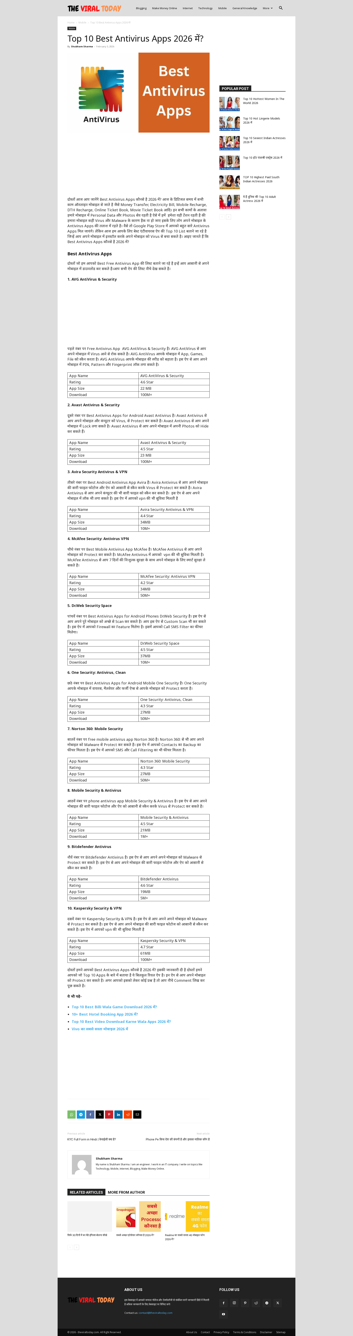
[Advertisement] (138, 166)
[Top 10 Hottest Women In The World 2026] (229, 104)
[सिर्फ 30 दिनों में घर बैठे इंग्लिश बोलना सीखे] (89, 1216)
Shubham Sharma (82, 46)
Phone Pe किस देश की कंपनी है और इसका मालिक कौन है (178, 1139)
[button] (281, 8)
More (266, 8)
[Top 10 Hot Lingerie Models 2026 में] (229, 123)
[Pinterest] (109, 1114)
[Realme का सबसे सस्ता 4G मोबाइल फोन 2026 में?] (187, 1216)
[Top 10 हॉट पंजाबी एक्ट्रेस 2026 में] (229, 163)
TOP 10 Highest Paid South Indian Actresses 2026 (261, 179)
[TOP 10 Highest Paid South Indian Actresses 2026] (229, 182)
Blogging (141, 8)
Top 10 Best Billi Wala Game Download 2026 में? (114, 1006)
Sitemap (281, 1332)
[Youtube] (223, 1314)
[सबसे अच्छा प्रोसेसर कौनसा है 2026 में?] (138, 1216)
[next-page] (76, 1247)
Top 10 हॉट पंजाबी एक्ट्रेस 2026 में (262, 157)
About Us (191, 1332)
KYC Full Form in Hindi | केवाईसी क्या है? (91, 1139)
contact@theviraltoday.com (155, 1313)
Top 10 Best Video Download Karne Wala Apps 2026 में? (121, 1021)
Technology (205, 8)
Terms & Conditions (244, 1332)
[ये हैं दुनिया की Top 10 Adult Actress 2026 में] (229, 202)
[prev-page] (70, 1247)
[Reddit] (256, 1303)
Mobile (222, 8)
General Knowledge (244, 8)
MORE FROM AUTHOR (126, 1192)
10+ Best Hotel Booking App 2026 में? (105, 1014)
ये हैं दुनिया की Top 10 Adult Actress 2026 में (259, 199)
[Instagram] (234, 1303)
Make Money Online (164, 8)
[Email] (137, 1114)
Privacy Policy (221, 1332)
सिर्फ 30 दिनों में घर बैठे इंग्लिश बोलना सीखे (87, 1235)
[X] (100, 1114)
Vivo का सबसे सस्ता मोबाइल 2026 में (100, 1028)
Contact (205, 1332)
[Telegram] (81, 1114)
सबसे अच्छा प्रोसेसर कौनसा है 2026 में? (135, 1235)
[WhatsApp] (71, 1114)
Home (71, 22)
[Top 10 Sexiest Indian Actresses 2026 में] (229, 143)
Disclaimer (266, 1332)
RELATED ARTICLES (86, 1192)
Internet (188, 8)
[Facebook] (90, 1114)
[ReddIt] (128, 1114)
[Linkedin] (118, 1114)
